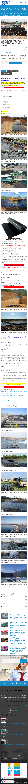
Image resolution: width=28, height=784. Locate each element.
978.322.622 (3, 706)
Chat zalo (7, 778)
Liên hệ (25, 782)
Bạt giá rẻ (4, 603)
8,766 (17, 772)
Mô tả (3, 71)
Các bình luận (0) (6, 73)
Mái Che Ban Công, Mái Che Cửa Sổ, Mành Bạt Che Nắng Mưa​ (13, 734)
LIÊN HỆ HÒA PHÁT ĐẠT (14, 755)
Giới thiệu (16, 782)
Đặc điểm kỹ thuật (12, 71)
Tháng (12, 770)
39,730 (17, 775)
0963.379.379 (22, 705)
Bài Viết (21, 782)
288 (16, 770)
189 (16, 768)
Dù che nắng (5, 596)
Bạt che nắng (5, 606)
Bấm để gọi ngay (9, 781)
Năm (12, 772)
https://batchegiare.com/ (10, 113)
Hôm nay (12, 766)
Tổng (12, 775)
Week (12, 768)
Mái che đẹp (5, 599)
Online (12, 763)
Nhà (1, 13)
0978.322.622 (14, 758)
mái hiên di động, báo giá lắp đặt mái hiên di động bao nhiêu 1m (14, 744)
